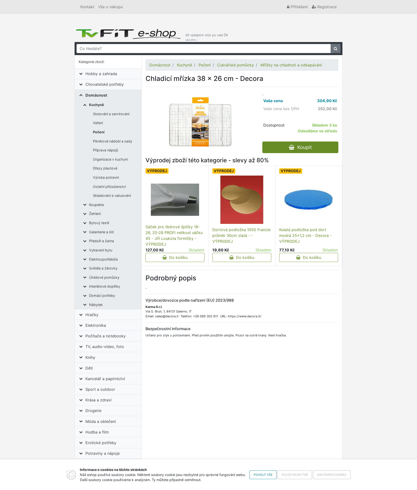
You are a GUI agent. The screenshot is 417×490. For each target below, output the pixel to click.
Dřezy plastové (105, 168)
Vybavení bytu (100, 250)
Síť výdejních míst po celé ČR (206, 37)
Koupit (303, 147)
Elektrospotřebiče (103, 259)
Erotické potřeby (100, 442)
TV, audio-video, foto (104, 346)
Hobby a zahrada (101, 73)
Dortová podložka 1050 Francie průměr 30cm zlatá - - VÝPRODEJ (241, 235)
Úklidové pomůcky (104, 277)
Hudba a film (97, 432)
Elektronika (95, 325)
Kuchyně (96, 105)
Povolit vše (263, 474)
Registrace (326, 6)
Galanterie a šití (101, 232)
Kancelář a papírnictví (105, 378)
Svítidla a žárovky (103, 268)
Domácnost (96, 95)
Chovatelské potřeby (104, 84)
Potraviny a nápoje (102, 453)
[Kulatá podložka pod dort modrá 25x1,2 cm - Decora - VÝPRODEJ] (309, 200)
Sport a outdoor (100, 389)
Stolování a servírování (111, 114)
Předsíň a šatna (101, 241)
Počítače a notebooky (105, 336)
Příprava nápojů (105, 150)
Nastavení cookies (332, 474)
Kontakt (87, 6)
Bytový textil (99, 223)
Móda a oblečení (100, 421)
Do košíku (177, 257)
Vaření (98, 123)
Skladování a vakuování (112, 195)
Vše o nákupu (110, 6)
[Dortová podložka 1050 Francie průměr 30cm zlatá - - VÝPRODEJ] (242, 200)
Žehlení (95, 214)
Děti (89, 368)
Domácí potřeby (102, 295)
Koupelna (96, 205)
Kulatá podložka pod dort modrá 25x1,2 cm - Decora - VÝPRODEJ (305, 235)
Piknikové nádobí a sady (112, 141)
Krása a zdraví (98, 400)
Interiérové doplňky (104, 286)
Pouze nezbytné (295, 474)
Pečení (98, 132)
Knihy (90, 357)
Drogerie (93, 410)
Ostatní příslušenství (109, 187)
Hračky (91, 314)
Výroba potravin (106, 177)
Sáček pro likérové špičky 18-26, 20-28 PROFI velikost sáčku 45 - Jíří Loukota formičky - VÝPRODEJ (174, 235)
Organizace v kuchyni (110, 159)
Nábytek (96, 305)
